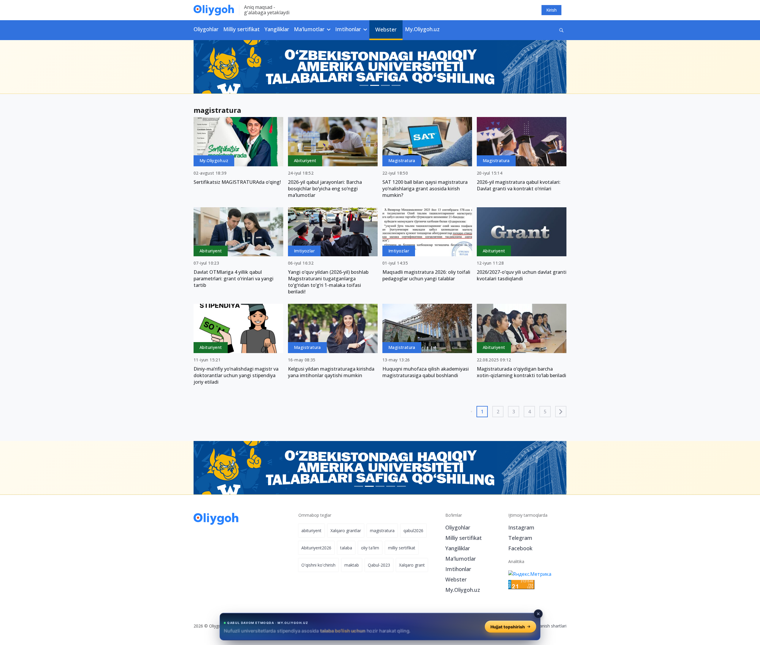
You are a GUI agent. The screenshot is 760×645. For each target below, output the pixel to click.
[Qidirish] (561, 30)
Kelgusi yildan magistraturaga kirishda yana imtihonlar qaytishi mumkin (331, 372)
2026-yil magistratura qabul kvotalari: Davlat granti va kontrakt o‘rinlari (518, 185)
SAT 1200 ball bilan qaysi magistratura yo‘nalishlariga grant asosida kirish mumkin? (425, 188)
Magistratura (401, 160)
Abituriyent (305, 160)
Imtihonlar (458, 569)
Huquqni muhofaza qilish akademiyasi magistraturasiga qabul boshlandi (425, 372)
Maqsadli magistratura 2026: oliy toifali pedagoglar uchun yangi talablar (426, 275)
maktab (351, 565)
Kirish (551, 10)
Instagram (521, 527)
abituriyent (311, 530)
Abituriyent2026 (316, 548)
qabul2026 (413, 530)
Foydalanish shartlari (546, 626)
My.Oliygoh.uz (422, 29)
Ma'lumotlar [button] (310, 29)
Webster (386, 29)
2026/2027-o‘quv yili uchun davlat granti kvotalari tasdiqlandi (521, 275)
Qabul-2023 (379, 565)
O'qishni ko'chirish (318, 565)
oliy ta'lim (370, 548)
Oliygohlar (206, 29)
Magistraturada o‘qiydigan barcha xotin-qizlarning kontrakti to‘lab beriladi (521, 372)
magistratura (382, 530)
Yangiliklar (277, 29)
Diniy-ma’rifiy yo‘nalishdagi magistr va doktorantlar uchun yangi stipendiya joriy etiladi (236, 375)
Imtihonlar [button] (348, 29)
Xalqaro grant (412, 565)
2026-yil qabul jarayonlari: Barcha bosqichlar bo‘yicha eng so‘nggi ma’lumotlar (325, 188)
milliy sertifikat (401, 548)
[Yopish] (538, 613)
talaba (346, 548)
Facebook (520, 548)
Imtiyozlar (304, 251)
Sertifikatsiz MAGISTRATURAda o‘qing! (237, 182)
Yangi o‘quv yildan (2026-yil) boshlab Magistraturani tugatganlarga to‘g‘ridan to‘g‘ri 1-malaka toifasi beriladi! (328, 282)
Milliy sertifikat (241, 29)
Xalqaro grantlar (345, 530)
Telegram (520, 537)
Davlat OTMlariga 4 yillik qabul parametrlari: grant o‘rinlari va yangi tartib (233, 278)
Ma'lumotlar (460, 558)
